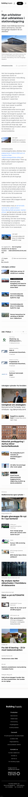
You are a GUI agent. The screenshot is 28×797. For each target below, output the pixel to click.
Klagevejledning (14, 741)
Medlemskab (14, 718)
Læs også (14, 138)
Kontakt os (14, 755)
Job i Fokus (6, 332)
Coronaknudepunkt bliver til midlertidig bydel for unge (18, 238)
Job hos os (14, 758)
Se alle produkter (14, 727)
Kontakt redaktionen (14, 752)
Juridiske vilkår (14, 738)
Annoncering (14, 721)
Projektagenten (14, 724)
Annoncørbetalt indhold (14, 744)
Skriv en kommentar (20, 258)
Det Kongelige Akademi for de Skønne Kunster (11, 248)
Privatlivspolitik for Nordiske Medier (14, 735)
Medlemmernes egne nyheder (12, 495)
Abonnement (14, 715)
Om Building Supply (14, 761)
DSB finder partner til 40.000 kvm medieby (19, 141)
